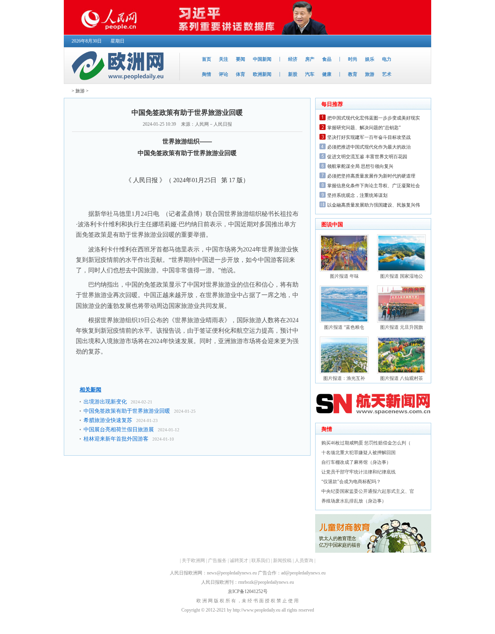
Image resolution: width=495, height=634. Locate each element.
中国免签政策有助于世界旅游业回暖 (127, 411)
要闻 (240, 59)
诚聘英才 (239, 560)
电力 (386, 59)
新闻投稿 (282, 560)
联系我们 (260, 560)
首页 (206, 59)
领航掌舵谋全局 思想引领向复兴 (360, 166)
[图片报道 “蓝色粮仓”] (344, 321)
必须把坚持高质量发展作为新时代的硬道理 (371, 176)
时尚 (352, 59)
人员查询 (304, 560)
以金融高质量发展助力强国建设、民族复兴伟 (373, 205)
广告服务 (217, 560)
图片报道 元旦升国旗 (401, 327)
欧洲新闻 (262, 74)
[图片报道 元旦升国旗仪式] (401, 321)
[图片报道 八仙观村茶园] (401, 372)
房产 (309, 59)
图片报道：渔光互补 (344, 378)
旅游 (369, 74)
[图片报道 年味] (344, 270)
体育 (240, 74)
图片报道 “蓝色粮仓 (344, 327)
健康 (326, 74)
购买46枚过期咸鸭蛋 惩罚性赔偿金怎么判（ (366, 443)
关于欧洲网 (193, 560)
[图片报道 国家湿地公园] (401, 270)
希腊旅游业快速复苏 (108, 420)
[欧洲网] (119, 82)
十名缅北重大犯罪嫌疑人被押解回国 (358, 452)
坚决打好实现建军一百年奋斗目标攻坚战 (369, 137)
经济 (292, 59)
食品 (326, 59)
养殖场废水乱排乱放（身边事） (353, 501)
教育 (352, 74)
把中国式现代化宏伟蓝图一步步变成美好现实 (373, 118)
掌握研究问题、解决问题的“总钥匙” (364, 127)
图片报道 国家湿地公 (401, 276)
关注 (223, 59)
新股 (292, 74)
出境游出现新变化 (105, 402)
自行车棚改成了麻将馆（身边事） (356, 462)
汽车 (309, 74)
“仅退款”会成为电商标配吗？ (351, 481)
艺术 (386, 74)
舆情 (206, 74)
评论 (223, 74)
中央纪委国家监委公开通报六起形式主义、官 (367, 491)
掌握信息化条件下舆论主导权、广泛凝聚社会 (373, 185)
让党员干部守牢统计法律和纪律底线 (358, 472)
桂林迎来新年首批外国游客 (116, 439)
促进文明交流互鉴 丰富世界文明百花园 (367, 156)
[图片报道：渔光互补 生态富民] (344, 372)
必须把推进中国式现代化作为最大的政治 (369, 147)
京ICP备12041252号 (248, 591)
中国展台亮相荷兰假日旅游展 (119, 429)
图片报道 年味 (344, 276)
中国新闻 (262, 59)
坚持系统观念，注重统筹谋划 (357, 195)
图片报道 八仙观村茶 (401, 378)
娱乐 (369, 59)
